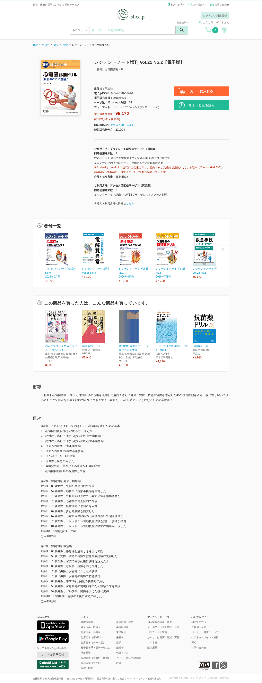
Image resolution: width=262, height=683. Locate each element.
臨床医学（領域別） (92, 637)
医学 (65, 45)
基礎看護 (86, 652)
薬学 (118, 642)
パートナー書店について (204, 632)
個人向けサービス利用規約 (80, 678)
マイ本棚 (152, 642)
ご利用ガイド (200, 4)
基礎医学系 (87, 622)
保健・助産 (87, 668)
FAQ (193, 642)
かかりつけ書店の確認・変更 (163, 637)
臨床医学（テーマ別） (93, 642)
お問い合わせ (222, 4)
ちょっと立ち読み (202, 105)
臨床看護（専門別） (92, 663)
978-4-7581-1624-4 (122, 125)
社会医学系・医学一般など (95, 647)
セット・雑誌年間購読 (128, 657)
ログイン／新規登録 (215, 15)
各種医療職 (122, 627)
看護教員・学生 (124, 622)
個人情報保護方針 (54, 678)
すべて (45, 45)
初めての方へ (178, 4)
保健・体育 (122, 652)
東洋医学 (121, 632)
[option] (63, 258)
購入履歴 (152, 647)
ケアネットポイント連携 (204, 637)
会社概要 (37, 678)
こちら (130, 203)
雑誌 (56, 45)
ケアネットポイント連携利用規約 (144, 678)
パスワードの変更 (157, 632)
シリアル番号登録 (52, 654)
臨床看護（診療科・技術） (95, 657)
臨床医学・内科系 (91, 627)
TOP (35, 45)
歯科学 (120, 647)
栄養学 (120, 637)
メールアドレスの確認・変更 (163, 627)
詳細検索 (182, 22)
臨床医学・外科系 (91, 632)
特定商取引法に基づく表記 (110, 678)
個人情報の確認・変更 (159, 622)
